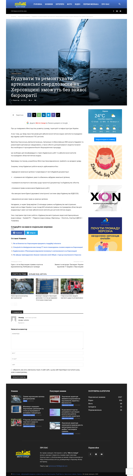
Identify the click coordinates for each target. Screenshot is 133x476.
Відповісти (21, 323)
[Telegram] (117, 11)
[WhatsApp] (39, 115)
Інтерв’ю (60, 4)
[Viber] (53, 115)
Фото (69, 4)
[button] (119, 4)
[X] (34, 115)
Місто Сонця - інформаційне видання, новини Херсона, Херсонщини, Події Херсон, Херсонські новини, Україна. (47, 474)
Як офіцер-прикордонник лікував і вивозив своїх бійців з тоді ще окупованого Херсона (47, 255)
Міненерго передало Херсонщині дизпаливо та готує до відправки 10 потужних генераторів (46, 298)
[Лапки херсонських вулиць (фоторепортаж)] (22, 286)
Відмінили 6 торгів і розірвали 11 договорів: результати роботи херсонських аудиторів (71, 413)
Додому (13, 16)
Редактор (16, 100)
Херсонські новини (24, 16)
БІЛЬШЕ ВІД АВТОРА (38, 274)
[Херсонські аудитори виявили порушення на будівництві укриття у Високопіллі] (55, 399)
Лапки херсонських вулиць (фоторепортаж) (33, 398)
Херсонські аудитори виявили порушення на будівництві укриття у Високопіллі (71, 400)
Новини (49, 4)
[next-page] (15, 304)
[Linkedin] (44, 115)
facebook (19, 233)
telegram (33, 233)
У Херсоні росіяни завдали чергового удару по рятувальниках (33, 422)
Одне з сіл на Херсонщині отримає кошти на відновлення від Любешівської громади (27, 266)
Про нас (105, 4)
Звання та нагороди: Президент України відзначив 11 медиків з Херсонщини (69, 266)
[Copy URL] (58, 115)
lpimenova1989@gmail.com (58, 466)
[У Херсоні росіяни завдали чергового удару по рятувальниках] (72, 286)
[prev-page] (12, 304)
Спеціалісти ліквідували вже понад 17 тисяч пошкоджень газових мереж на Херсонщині (48, 247)
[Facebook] (113, 11)
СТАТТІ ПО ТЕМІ (19, 274)
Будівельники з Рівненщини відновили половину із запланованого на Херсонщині (45, 251)
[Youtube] (120, 11)
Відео (77, 4)
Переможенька (91, 4)
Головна (38, 4)
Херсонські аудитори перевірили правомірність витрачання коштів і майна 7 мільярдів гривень (72, 427)
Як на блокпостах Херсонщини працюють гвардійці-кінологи (37, 243)
